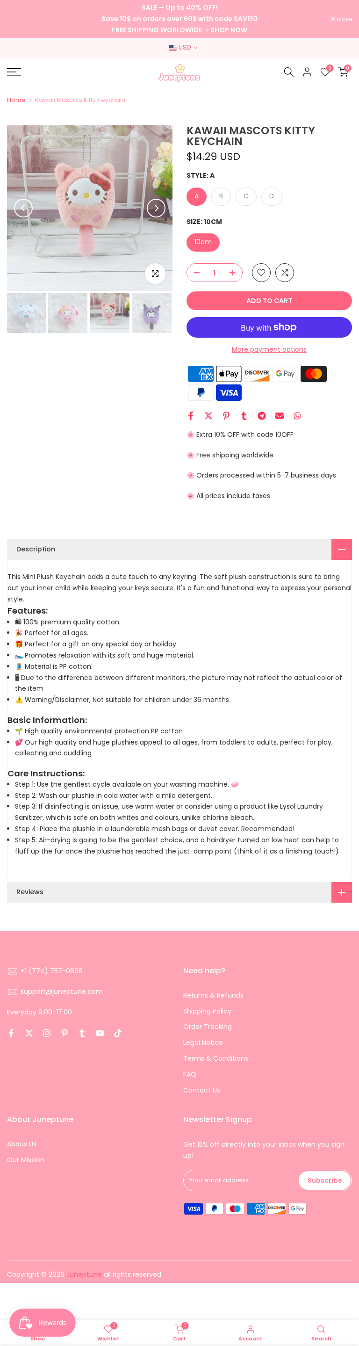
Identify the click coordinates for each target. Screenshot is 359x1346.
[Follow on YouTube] (100, 1033)
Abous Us (21, 1144)
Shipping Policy (207, 1011)
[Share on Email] (279, 416)
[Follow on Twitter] (29, 1033)
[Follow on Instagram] (47, 1033)
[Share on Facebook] (191, 416)
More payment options (269, 349)
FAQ (189, 1074)
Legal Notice (203, 1042)
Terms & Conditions (215, 1058)
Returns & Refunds (213, 995)
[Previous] (23, 208)
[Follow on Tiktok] (118, 1033)
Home (16, 100)
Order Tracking (207, 1026)
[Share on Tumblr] (244, 416)
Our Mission (25, 1160)
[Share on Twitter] (208, 416)
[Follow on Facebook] (11, 1033)
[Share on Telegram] (262, 416)
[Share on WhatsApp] (297, 416)
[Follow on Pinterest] (64, 1033)
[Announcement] (179, 19)
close (19, 19)
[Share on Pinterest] (226, 416)
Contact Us (201, 1090)
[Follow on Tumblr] (82, 1033)
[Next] (156, 208)
